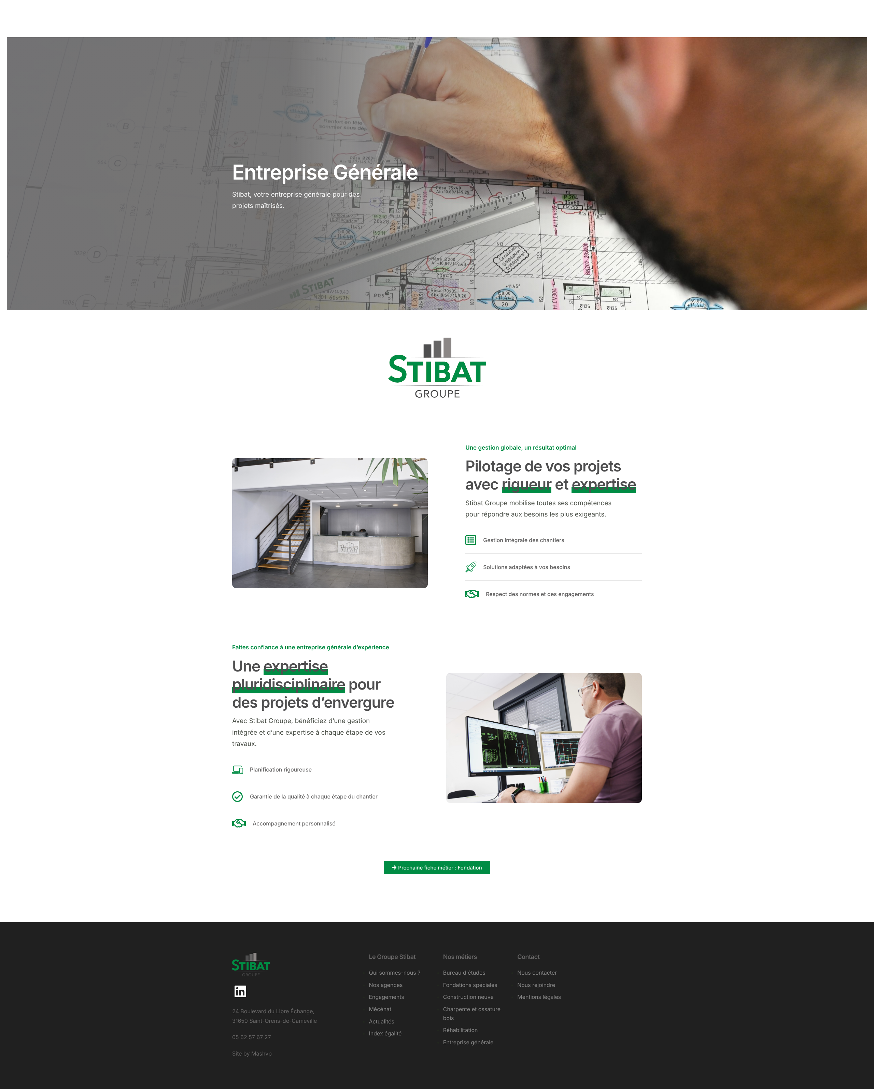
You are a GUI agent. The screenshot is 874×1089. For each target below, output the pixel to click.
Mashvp (261, 1053)
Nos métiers (460, 957)
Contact (528, 957)
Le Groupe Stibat (392, 957)
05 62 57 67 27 (251, 1037)
